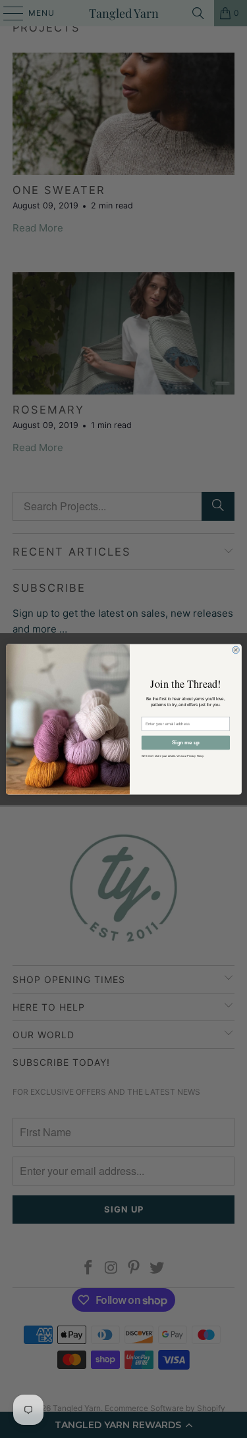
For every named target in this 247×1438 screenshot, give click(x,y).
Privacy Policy (195, 755)
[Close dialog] (235, 650)
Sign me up (185, 742)
